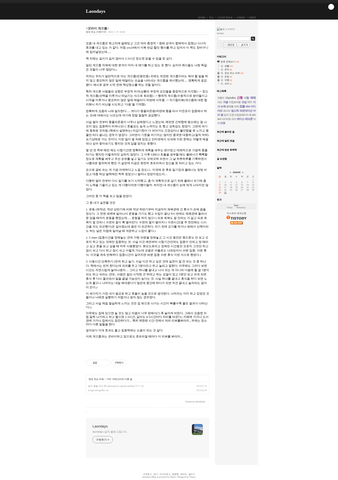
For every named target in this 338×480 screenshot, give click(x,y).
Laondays (95, 11)
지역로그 (147, 474)
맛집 (244, 102)
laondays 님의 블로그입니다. (110, 431)
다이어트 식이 (228, 119)
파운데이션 (246, 110)
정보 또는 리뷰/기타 (96, 32)
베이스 (241, 118)
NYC (249, 102)
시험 (246, 97)
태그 (156, 474)
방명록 (175, 474)
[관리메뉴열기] (331, 7)
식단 (219, 102)
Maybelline (231, 97)
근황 (240, 97)
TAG (211, 17)
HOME (201, 17)
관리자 (183, 474)
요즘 (242, 106)
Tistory (192, 477)
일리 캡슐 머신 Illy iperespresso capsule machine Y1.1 (114, 386)
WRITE (252, 17)
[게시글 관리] (105, 363)
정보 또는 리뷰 (96, 379)
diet (248, 106)
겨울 (225, 102)
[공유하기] (100, 363)
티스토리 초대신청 (236, 213)
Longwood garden (96, 390)
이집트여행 (235, 102)
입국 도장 (229, 114)
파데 (253, 97)
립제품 (229, 106)
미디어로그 (165, 474)
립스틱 (235, 110)
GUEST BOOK (225, 17)
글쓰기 (192, 474)
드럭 (236, 106)
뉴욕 (223, 106)
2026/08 (236, 172)
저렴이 (220, 97)
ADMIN (241, 17)
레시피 (226, 110)
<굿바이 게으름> (97, 28)
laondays (146, 477)
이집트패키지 (242, 114)
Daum (173, 477)
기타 (108, 379)
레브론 (249, 118)
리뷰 (222, 123)
